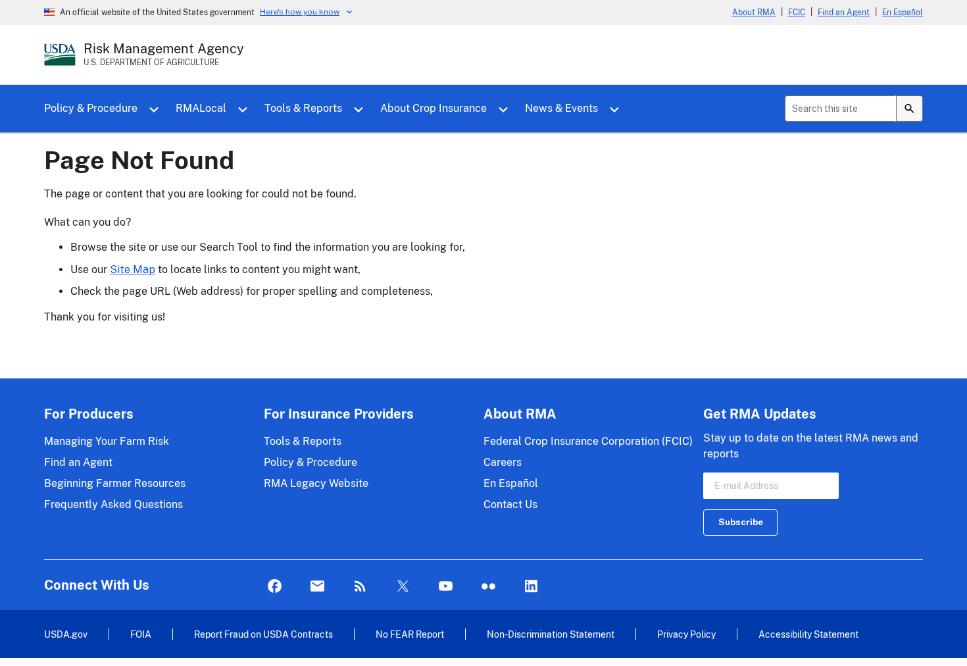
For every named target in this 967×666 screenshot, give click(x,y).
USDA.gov (65, 634)
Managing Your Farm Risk (106, 441)
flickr (488, 586)
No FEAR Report (410, 634)
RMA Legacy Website (316, 483)
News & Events (561, 108)
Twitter (403, 586)
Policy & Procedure (90, 108)
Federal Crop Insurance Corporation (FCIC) (588, 441)
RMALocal (201, 108)
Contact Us (510, 504)
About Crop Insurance (433, 108)
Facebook (274, 586)
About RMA (754, 12)
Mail (317, 586)
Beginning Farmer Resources (115, 483)
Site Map (132, 269)
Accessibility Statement (808, 634)
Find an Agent (844, 12)
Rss (360, 586)
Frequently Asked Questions (113, 504)
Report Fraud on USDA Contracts (263, 634)
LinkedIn (531, 586)
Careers (503, 462)
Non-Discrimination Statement (550, 634)
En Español (902, 12)
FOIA (140, 634)
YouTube (445, 586)
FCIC (796, 12)
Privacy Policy (686, 634)
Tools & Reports (303, 108)
